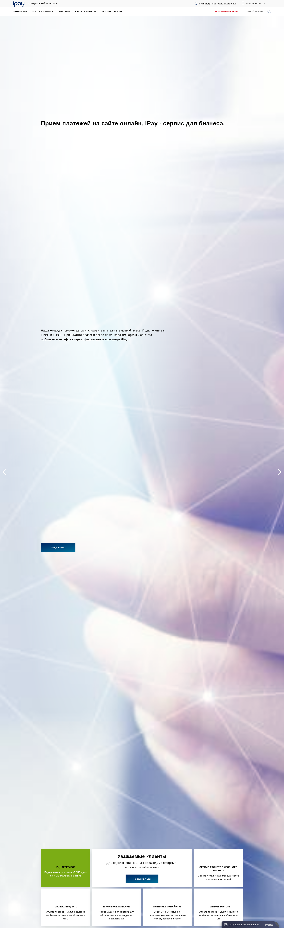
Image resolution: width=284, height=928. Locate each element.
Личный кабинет (255, 11)
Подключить (58, 547)
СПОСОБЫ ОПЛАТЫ (111, 11)
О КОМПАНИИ (20, 11)
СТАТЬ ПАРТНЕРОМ (85, 11)
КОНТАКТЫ (64, 11)
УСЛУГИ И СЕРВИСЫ (43, 11)
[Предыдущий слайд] (5, 472)
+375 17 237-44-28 (255, 3)
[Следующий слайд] (278, 472)
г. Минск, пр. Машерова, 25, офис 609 (218, 4)
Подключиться (142, 878)
